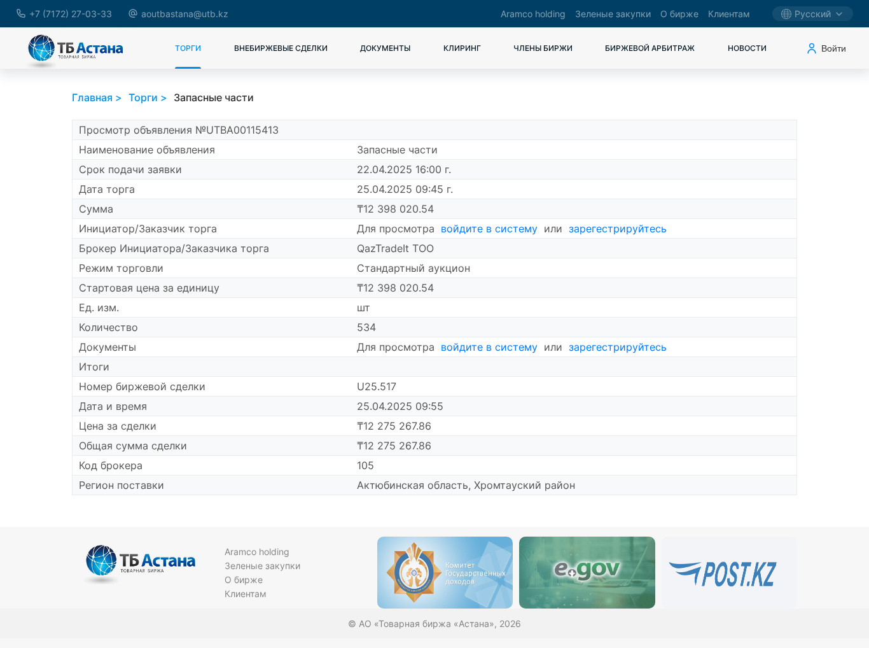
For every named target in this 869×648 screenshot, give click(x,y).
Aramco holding (533, 13)
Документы (385, 48)
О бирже (679, 13)
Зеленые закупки (613, 13)
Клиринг (462, 48)
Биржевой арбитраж (650, 48)
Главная (92, 97)
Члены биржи (543, 48)
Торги (188, 48)
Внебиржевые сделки (281, 48)
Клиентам (729, 13)
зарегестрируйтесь (618, 228)
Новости (747, 48)
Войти (833, 48)
